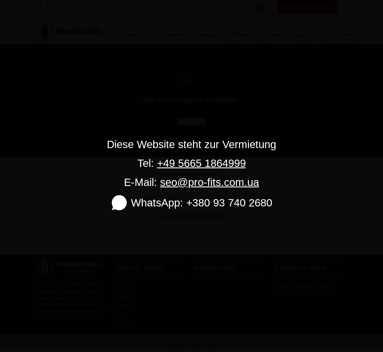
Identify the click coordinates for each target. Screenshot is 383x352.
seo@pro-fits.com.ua (209, 182)
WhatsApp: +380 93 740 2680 (201, 203)
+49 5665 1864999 (201, 163)
